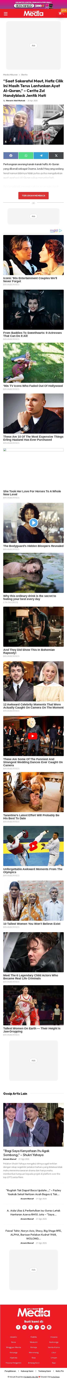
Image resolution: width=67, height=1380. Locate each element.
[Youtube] (43, 1327)
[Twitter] (30, 1327)
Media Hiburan (10, 74)
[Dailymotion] (49, 1327)
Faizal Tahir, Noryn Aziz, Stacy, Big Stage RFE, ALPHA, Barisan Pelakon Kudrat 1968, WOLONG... (34, 1234)
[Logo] (33, 13)
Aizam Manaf (9, 1159)
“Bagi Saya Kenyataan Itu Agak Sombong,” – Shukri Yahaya (26, 1153)
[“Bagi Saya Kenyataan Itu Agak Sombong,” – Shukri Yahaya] (33, 1125)
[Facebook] (18, 1327)
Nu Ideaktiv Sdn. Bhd (31, 1377)
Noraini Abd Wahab (15, 100)
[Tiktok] (36, 1327)
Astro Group (55, 1377)
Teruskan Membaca (33, 195)
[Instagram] (24, 1327)
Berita (24, 74)
